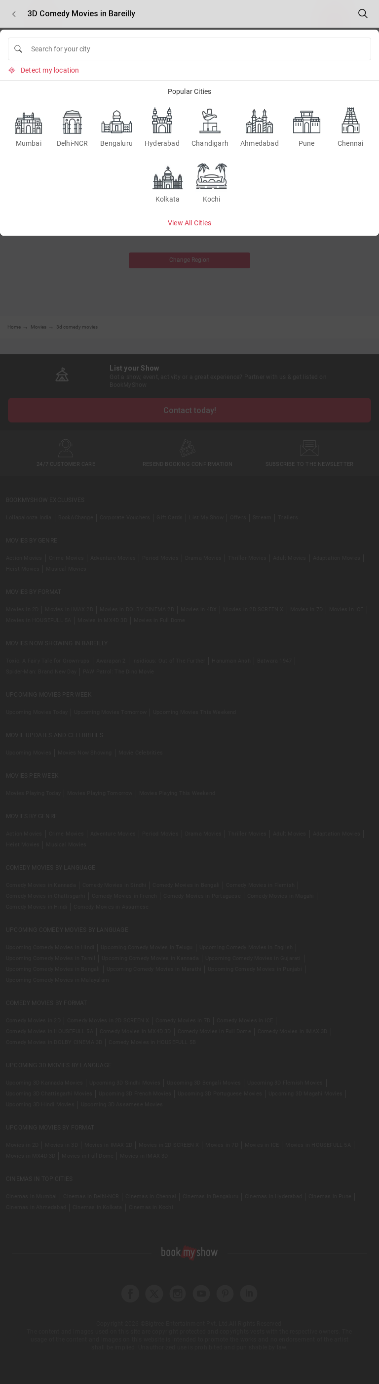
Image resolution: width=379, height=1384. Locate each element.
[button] (14, 14)
